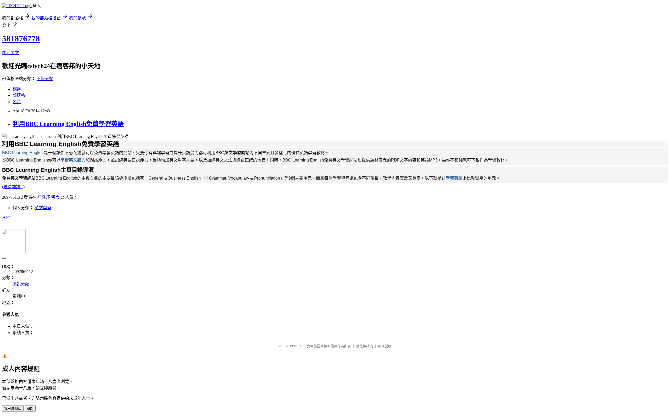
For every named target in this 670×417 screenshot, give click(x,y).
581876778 (21, 38)
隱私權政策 (364, 346)
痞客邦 (43, 197)
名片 (17, 101)
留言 (55, 197)
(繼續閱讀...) (13, 187)
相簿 (17, 89)
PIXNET (296, 346)
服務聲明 (385, 346)
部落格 (19, 95)
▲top (7, 217)
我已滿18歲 (12, 409)
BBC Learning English (23, 153)
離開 (30, 409)
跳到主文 (10, 53)
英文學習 (43, 207)
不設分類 (45, 78)
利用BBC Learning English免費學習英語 (68, 123)
